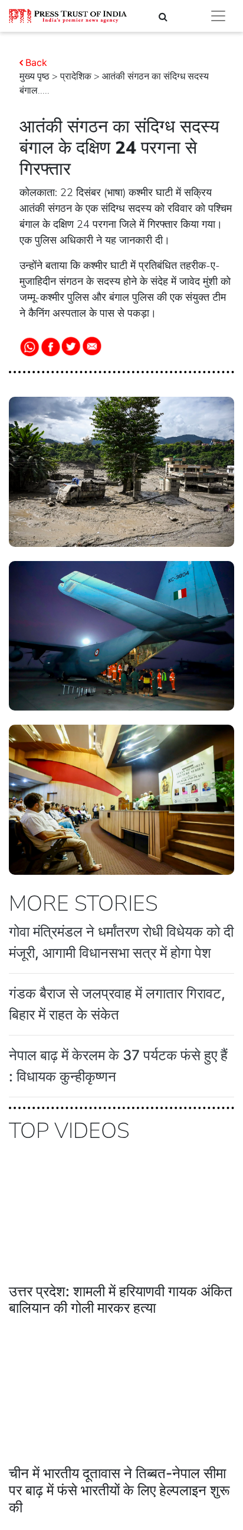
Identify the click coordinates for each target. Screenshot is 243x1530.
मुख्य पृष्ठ (34, 76)
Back (36, 62)
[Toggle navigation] (218, 16)
